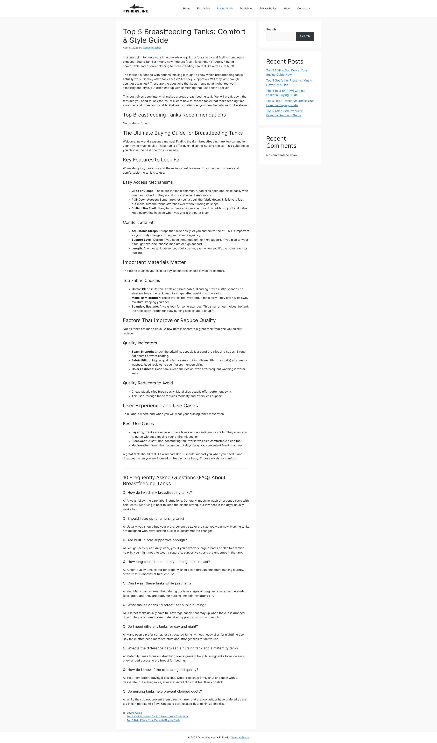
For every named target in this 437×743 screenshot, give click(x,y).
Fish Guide (203, 8)
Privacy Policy (268, 8)
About (287, 8)
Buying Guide (225, 8)
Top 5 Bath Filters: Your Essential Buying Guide (153, 720)
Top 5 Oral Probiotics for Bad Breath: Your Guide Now (157, 716)
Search (271, 29)
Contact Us (304, 8)
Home (186, 8)
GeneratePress (240, 737)
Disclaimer (246, 8)
